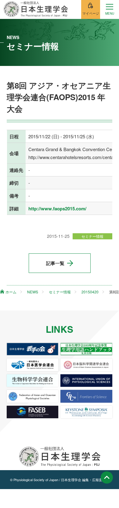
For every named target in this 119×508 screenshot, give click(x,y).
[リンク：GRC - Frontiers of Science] (86, 396)
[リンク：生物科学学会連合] (33, 380)
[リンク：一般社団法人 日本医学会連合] (33, 364)
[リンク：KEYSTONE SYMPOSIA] (86, 412)
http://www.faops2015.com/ (57, 208)
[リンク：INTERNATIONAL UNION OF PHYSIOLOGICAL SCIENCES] (86, 380)
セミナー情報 (92, 236)
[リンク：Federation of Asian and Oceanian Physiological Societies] (33, 396)
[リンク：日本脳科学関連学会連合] (86, 364)
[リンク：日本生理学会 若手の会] (33, 349)
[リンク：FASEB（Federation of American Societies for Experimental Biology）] (33, 412)
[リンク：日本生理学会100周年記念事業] (86, 349)
